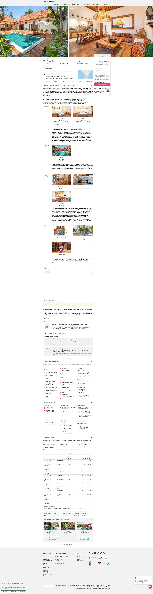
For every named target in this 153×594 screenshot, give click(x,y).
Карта (55, 81)
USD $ (46, 453)
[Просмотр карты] (47, 272)
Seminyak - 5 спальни (68, 532)
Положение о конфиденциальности (93, 588)
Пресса (45, 563)
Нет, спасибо (13, 591)
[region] (68, 284)
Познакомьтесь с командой (47, 572)
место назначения (56, 4)
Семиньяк (48, 63)
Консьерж (45, 570)
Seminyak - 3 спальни (51, 532)
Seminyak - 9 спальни (84, 532)
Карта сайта (107, 588)
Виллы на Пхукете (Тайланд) (59, 557)
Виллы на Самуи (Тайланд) (58, 560)
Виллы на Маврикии (59, 563)
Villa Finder (79, 556)
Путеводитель (80, 560)
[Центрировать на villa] (50, 272)
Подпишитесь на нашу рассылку (100, 82)
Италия (67, 556)
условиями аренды (103, 79)
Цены (72, 81)
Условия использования (80, 588)
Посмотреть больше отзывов (68, 358)
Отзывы (64, 81)
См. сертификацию (82, 428)
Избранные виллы (77, 4)
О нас (44, 558)
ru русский (50, 585)
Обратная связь (105, 4)
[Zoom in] (91, 272)
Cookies (102, 588)
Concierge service (88, 81)
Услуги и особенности (80, 82)
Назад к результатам (66, 4)
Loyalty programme (47, 574)
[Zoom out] (91, 273)
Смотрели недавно (87, 4)
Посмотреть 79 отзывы (82, 63)
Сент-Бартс (68, 558)
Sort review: (46, 336)
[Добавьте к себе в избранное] (76, 31)
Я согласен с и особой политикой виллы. (102, 80)
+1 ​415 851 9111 (96, 4)
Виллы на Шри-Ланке (59, 562)
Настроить (5, 591)
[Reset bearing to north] (91, 275)
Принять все (22, 591)
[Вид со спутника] (45, 272)
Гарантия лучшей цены (100, 63)
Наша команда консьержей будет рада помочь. (69, 450)
